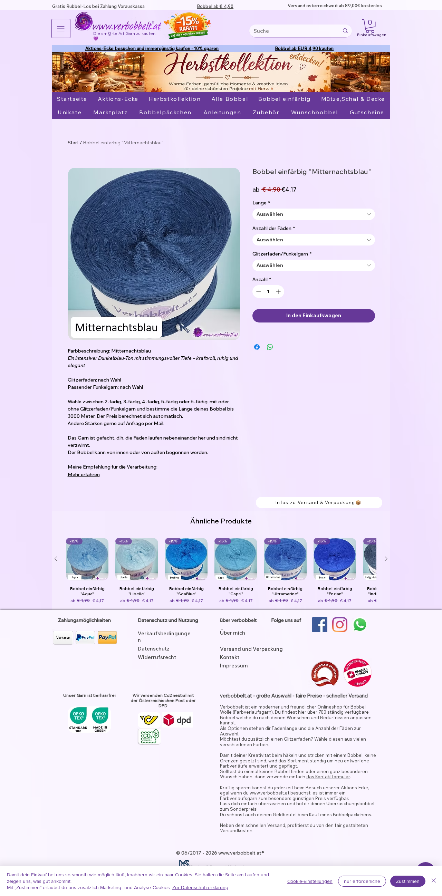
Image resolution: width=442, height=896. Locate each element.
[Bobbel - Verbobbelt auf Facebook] (319, 624)
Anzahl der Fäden (273, 228)
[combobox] (313, 214)
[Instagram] (339, 624)
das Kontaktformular (328, 776)
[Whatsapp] (359, 624)
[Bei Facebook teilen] (257, 347)
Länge (261, 203)
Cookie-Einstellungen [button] (310, 881)
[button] (60, 28)
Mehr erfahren (84, 474)
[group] (221, 571)
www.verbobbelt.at (269, 793)
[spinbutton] (268, 292)
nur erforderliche (362, 881)
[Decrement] (257, 292)
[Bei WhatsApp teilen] (270, 347)
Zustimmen (408, 881)
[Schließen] (434, 880)
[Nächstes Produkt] (386, 559)
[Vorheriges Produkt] (56, 559)
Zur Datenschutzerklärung (200, 887)
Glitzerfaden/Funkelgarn (281, 254)
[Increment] (279, 292)
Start (73, 142)
